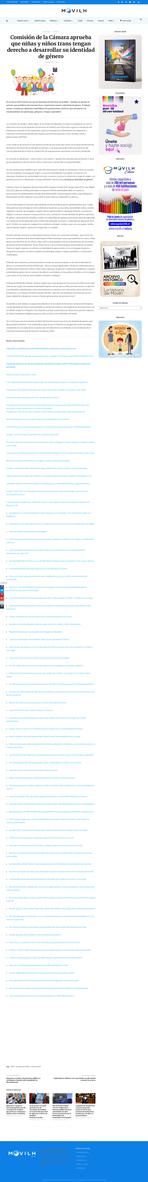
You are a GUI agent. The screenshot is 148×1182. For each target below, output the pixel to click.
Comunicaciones (11, 1116)
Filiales (111, 21)
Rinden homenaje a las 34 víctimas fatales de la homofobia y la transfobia (37, 419)
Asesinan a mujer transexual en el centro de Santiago (29, 408)
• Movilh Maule (24, 2)
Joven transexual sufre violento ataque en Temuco (31, 710)
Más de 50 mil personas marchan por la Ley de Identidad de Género (37, 703)
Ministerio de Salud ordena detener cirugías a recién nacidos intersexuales (38, 461)
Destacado (46, 31)
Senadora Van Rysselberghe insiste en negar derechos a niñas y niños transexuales (45, 624)
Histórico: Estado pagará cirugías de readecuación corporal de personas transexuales (45, 958)
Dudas (80, 21)
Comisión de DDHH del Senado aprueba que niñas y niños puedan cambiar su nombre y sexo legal (51, 598)
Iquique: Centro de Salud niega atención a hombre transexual (32, 434)
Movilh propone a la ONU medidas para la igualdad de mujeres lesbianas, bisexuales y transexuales (51, 811)
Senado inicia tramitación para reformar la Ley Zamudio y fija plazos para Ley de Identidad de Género (52, 684)
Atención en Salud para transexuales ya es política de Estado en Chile (38, 965)
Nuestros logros (40, 21)
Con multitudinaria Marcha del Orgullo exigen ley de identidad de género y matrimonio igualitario (47, 382)
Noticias (56, 31)
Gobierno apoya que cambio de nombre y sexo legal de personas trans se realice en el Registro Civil (48, 476)
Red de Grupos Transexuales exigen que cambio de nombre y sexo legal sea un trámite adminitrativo (52, 908)
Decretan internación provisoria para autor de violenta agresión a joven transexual (43, 980)
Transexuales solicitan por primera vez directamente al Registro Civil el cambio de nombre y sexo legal (50, 453)
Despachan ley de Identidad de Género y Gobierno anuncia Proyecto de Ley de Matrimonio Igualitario (52, 524)
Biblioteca (53, 21)
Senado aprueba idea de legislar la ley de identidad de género (35, 935)
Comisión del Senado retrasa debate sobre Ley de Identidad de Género (39, 639)
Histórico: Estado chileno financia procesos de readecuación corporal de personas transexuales (50, 950)
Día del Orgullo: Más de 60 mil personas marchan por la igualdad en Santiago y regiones (46, 665)
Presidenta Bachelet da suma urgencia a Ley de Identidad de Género (38, 568)
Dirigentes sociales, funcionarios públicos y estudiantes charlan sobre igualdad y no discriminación (23, 1080)
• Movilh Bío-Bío (35, 2)
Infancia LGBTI (36, 1066)
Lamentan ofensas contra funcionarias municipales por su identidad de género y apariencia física (48, 483)
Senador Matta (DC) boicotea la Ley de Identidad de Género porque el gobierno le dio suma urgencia (51, 561)
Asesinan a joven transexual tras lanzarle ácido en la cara (33, 770)
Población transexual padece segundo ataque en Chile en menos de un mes (41, 838)
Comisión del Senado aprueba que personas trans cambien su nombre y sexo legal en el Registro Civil (49, 356)
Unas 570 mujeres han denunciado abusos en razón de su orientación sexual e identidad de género (48, 427)
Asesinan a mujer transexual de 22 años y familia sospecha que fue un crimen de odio (46, 845)
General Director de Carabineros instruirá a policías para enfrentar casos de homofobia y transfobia (51, 755)
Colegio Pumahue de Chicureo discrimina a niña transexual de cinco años (40, 616)
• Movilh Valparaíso (12, 2)
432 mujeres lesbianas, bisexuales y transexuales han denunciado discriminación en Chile (47, 927)
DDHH (13, 1066)
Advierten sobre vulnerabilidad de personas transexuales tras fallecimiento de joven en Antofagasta (51, 804)
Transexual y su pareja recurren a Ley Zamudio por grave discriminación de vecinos (44, 942)
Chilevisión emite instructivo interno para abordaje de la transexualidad (39, 658)
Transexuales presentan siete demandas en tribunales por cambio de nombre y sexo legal (47, 879)
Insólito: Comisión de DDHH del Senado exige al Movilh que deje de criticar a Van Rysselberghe (46, 468)
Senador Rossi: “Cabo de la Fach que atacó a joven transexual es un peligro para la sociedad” (48, 830)
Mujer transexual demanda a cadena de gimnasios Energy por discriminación (42, 778)
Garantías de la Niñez (23, 1066)
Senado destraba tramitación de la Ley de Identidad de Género (32, 397)
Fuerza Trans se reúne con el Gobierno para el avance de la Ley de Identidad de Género (46, 729)
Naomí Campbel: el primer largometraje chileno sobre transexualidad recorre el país (44, 736)
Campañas (67, 21)
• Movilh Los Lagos (48, 2)
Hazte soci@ (125, 21)
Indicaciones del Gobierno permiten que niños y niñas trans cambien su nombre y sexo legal (45, 390)
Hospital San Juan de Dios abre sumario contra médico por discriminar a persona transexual (45, 412)
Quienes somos (22, 21)
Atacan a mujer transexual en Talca (21, 374)
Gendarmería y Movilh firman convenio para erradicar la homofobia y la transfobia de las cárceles (50, 864)
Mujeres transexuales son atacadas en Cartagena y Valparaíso (35, 632)
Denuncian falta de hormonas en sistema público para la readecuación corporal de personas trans (48, 405)
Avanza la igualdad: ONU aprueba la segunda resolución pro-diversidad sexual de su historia (48, 796)
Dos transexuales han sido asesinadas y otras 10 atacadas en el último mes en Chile (45, 762)
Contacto (101, 21)
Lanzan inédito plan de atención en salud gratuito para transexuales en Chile (41, 973)
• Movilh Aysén (60, 2)
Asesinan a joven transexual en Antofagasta (28, 531)
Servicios (90, 21)
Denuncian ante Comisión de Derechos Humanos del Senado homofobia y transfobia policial (48, 988)
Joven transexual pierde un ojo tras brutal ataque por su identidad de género (41, 996)
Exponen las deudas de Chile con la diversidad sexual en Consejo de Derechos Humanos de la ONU (51, 871)
